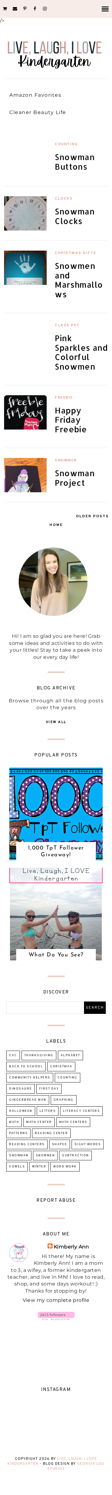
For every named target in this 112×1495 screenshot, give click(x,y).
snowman (19, 1156)
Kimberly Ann (71, 1247)
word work (65, 1167)
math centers (73, 1122)
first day (49, 1089)
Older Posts (92, 516)
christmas (61, 1067)
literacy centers (81, 1111)
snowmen (66, 460)
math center (39, 1122)
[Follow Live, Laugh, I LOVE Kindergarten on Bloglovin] (56, 1318)
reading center (51, 1133)
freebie (64, 397)
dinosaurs (20, 1089)
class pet (67, 325)
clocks (63, 198)
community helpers (29, 1078)
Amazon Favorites (35, 95)
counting (66, 144)
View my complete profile (56, 1300)
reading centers (27, 1144)
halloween (20, 1111)
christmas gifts (75, 253)
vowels (17, 1167)
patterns (18, 1133)
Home (56, 525)
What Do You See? (56, 955)
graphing (64, 1100)
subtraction (75, 1156)
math (14, 1122)
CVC (13, 1055)
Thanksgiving (39, 1055)
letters (48, 1111)
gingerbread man (27, 1100)
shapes (59, 1144)
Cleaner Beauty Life (37, 112)
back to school (26, 1067)
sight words (87, 1144)
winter (39, 1167)
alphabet (70, 1055)
